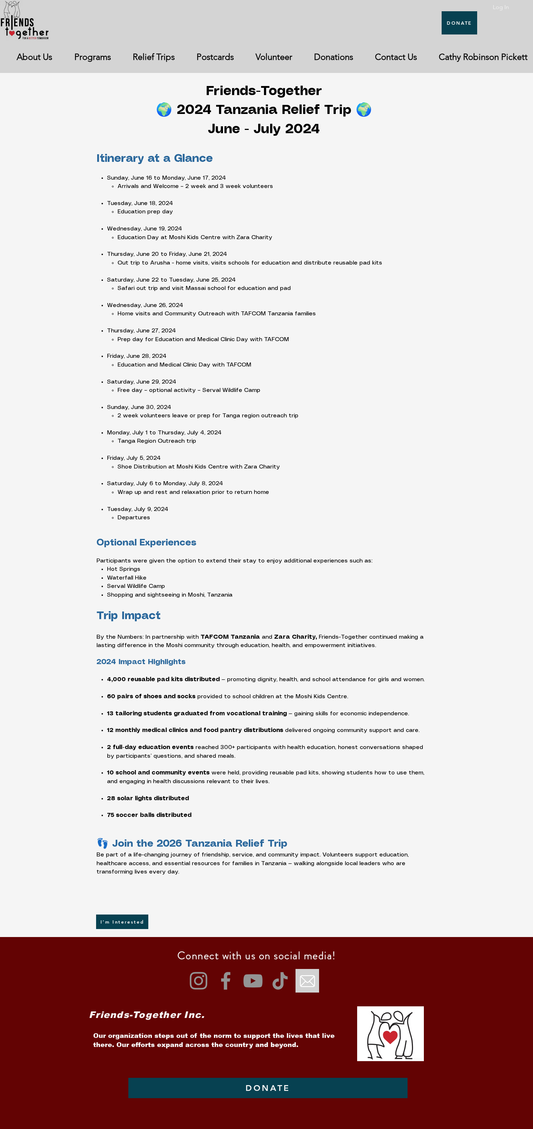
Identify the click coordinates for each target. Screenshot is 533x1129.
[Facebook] (225, 981)
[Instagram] (198, 981)
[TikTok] (280, 981)
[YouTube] (253, 981)
